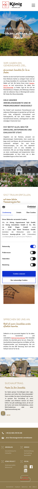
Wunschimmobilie (8, 87)
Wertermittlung (29, 451)
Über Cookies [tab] (31, 212)
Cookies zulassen (19, 274)
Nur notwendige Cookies (19, 280)
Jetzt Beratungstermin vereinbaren (19, 438)
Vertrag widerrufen (24, 478)
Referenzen (8, 467)
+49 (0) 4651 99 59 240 (14, 433)
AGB (30, 487)
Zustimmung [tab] (6, 212)
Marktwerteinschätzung (18, 338)
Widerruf (35, 487)
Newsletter (27, 455)
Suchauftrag (28, 453)
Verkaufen (8, 453)
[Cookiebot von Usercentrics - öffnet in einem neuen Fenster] (27, 207)
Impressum (17, 487)
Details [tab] (18, 212)
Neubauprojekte (10, 465)
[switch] (33, 252)
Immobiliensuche (10, 451)
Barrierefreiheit (9, 487)
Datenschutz (25, 487)
